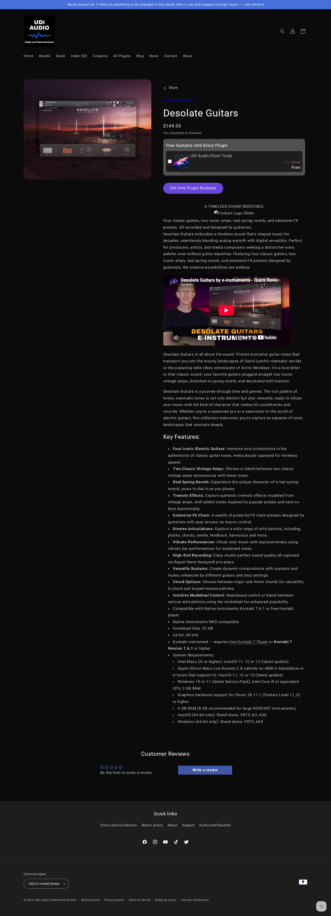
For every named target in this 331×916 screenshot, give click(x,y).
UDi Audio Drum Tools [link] (211, 155)
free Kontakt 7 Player (248, 642)
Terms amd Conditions (118, 825)
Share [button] (173, 88)
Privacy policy (114, 900)
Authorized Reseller (215, 825)
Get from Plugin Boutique (193, 188)
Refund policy (90, 900)
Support (188, 825)
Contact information (195, 900)
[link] (181, 161)
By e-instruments (178, 100)
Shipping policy (165, 900)
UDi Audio (42, 900)
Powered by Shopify (63, 900)
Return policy (152, 825)
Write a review (205, 770)
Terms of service (139, 900)
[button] (282, 31)
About (172, 825)
